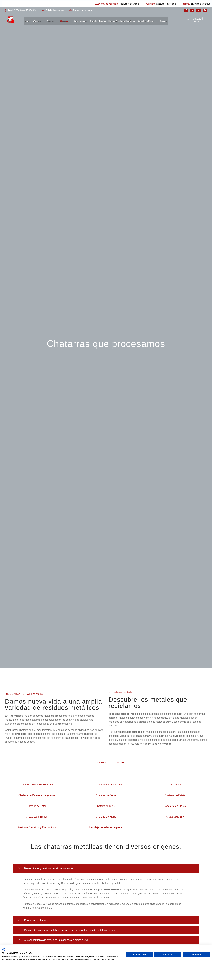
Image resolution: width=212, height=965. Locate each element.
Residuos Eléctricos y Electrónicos (121, 21)
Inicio (27, 21)
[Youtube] (198, 10)
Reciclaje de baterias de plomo (106, 827)
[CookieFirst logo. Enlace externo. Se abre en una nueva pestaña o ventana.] (3, 949)
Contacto (163, 21)
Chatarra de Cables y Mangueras (36, 795)
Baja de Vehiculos (80, 21)
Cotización (198, 18)
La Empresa (36, 21)
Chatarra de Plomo (175, 806)
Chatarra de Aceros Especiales (106, 784)
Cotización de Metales (146, 21)
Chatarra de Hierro (106, 816)
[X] (192, 10)
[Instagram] (205, 10)
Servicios (50, 21)
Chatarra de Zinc (175, 816)
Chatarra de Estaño (175, 795)
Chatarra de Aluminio (175, 784)
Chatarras (64, 21)
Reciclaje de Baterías (98, 21)
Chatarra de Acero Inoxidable (37, 784)
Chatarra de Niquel (105, 806)
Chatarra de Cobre (106, 795)
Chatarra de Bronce (36, 816)
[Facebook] (186, 10)
